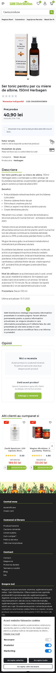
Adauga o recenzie (28, 395)
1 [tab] (28, 79)
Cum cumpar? (9, 536)
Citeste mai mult (12, 634)
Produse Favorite (11, 526)
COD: (28, 101)
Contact (7, 558)
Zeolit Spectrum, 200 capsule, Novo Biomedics (14, 449)
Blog (5, 571)
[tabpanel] (28, 55)
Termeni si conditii (11, 568)
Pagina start (7, 20)
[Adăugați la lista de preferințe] (24, 422)
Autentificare (9, 507)
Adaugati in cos (18, 468)
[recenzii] (26, 96)
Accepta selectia (15, 660)
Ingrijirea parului (34, 20)
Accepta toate (40, 660)
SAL (5, 575)
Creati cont (8, 511)
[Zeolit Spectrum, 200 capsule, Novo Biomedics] (15, 432)
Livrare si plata (9, 533)
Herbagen (18, 160)
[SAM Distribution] (21, 3)
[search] (52, 12)
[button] (5, 3)
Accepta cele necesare (28, 666)
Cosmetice (20, 20)
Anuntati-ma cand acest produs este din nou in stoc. (29, 130)
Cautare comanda (11, 529)
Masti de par (50, 20)
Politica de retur (10, 539)
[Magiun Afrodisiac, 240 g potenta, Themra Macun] (41, 432)
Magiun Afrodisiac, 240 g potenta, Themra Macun (41, 449)
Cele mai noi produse (12, 543)
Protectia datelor (11, 565)
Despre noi (8, 561)
